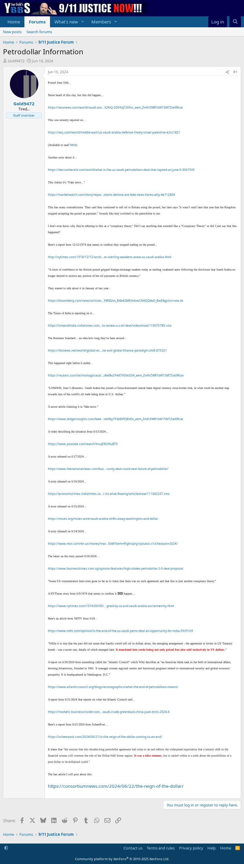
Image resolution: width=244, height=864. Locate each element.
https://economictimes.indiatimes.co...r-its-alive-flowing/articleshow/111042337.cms (109, 494)
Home (13, 22)
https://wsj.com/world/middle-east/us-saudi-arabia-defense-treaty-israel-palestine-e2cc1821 (114, 132)
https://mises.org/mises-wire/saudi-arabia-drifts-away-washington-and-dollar (103, 519)
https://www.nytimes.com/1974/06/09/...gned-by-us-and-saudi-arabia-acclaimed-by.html (111, 606)
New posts (12, 31)
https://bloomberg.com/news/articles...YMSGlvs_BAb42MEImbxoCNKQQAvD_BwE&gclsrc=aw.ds (115, 300)
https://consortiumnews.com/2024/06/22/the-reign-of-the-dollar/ (116, 786)
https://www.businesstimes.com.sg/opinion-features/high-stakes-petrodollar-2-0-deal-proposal (115, 568)
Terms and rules (161, 848)
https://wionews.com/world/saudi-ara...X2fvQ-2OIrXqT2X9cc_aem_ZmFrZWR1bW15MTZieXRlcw (115, 107)
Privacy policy (191, 848)
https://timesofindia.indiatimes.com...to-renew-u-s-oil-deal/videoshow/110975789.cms (110, 325)
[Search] (235, 21)
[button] (83, 21)
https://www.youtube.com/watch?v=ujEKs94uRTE (83, 444)
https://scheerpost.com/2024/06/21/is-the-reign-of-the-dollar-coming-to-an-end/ (105, 737)
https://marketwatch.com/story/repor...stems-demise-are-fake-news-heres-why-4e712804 (111, 195)
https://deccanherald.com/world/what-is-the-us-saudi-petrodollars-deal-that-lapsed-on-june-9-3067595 (121, 170)
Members (101, 22)
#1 (235, 71)
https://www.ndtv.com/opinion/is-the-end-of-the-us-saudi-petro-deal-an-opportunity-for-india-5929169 (120, 631)
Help (211, 848)
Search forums (39, 31)
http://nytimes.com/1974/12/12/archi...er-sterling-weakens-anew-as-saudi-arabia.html (109, 257)
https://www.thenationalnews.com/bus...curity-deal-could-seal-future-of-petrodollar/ (108, 469)
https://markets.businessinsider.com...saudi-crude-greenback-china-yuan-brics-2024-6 (109, 712)
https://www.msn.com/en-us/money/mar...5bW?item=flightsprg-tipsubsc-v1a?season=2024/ (113, 543)
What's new (66, 22)
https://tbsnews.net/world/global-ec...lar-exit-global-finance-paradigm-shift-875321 (107, 350)
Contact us (133, 848)
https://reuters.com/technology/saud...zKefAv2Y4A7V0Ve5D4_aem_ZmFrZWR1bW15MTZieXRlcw (116, 375)
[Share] (227, 72)
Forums (37, 22)
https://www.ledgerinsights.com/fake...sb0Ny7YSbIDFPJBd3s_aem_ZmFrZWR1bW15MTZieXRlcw (115, 419)
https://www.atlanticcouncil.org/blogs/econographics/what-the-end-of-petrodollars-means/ (113, 687)
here (73, 145)
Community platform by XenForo (122, 859)
